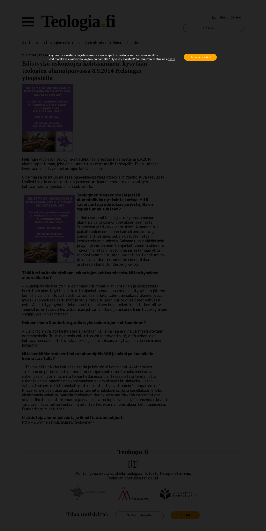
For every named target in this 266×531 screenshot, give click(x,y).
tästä (171, 59)
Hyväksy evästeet (200, 57)
